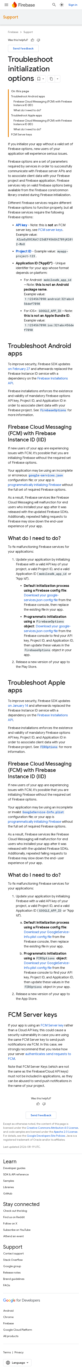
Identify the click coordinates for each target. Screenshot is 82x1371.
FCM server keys (50, 230)
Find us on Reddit (14, 1217)
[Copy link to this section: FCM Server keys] (61, 1015)
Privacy (19, 1352)
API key (21, 225)
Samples (8, 1181)
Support (10, 17)
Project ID (23, 251)
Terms (7, 1352)
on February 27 (19, 369)
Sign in (72, 5)
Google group (12, 1266)
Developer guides (14, 1168)
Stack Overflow (13, 1260)
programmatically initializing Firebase (34, 485)
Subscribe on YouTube (16, 1230)
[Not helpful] (38, 40)
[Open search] (54, 4)
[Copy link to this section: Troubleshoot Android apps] (26, 353)
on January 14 (18, 706)
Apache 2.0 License (65, 1131)
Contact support (13, 1253)
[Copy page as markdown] (51, 78)
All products (10, 1336)
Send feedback (23, 48)
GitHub (7, 1193)
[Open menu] (6, 5)
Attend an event (13, 1236)
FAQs (6, 1285)
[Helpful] (32, 40)
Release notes (11, 1272)
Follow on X (10, 1223)
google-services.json (46, 475)
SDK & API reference (16, 1174)
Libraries (8, 1187)
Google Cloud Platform (17, 1329)
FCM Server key (52, 1025)
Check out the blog (15, 1211)
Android (8, 1310)
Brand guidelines (13, 1279)
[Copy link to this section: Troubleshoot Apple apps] (26, 690)
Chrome (8, 1317)
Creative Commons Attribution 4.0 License (52, 1128)
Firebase (13, 32)
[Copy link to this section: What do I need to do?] (65, 538)
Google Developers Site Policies (46, 1135)
